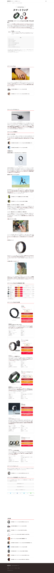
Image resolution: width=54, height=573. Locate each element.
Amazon (19, 287)
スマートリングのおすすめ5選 (12, 44)
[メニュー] (46, 1)
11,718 (23, 341)
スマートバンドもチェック (12, 45)
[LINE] (31, 493)
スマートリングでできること (12, 40)
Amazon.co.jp (21, 121)
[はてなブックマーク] (24, 493)
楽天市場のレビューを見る (24, 376)
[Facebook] (17, 493)
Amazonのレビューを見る (27, 311)
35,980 (23, 405)
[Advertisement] (13, 58)
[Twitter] (10, 493)
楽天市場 (16, 287)
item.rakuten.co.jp (14, 447)
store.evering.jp (21, 166)
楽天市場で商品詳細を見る (27, 313)
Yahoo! (21, 287)
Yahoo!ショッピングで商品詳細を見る (27, 318)
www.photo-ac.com (21, 188)
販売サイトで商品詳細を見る (27, 321)
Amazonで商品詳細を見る (27, 316)
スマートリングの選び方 (12, 41)
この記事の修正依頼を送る (31, 495)
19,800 (23, 307)
